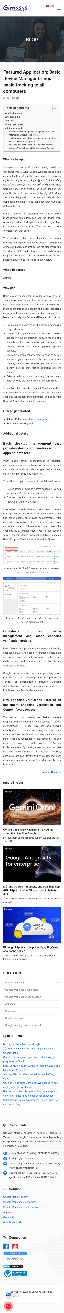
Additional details (14, 128)
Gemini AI (10, 1011)
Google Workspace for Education (23, 996)
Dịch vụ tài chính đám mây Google (21, 1044)
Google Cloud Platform (17, 982)
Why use (9, 120)
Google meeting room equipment (23, 1025)
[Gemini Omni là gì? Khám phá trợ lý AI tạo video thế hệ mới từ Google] (32, 807)
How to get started (14, 124)
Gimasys (56, 772)
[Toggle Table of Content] (53, 108)
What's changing (13, 113)
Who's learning (12, 116)
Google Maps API (14, 1018)
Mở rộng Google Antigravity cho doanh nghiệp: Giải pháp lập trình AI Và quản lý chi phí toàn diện (31, 890)
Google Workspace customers (21, 989)
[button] (59, 8)
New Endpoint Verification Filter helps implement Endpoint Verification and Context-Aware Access (31, 146)
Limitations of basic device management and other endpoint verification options (32, 140)
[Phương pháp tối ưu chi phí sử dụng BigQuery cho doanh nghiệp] (32, 924)
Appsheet (10, 1003)
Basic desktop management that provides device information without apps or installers (31, 133)
